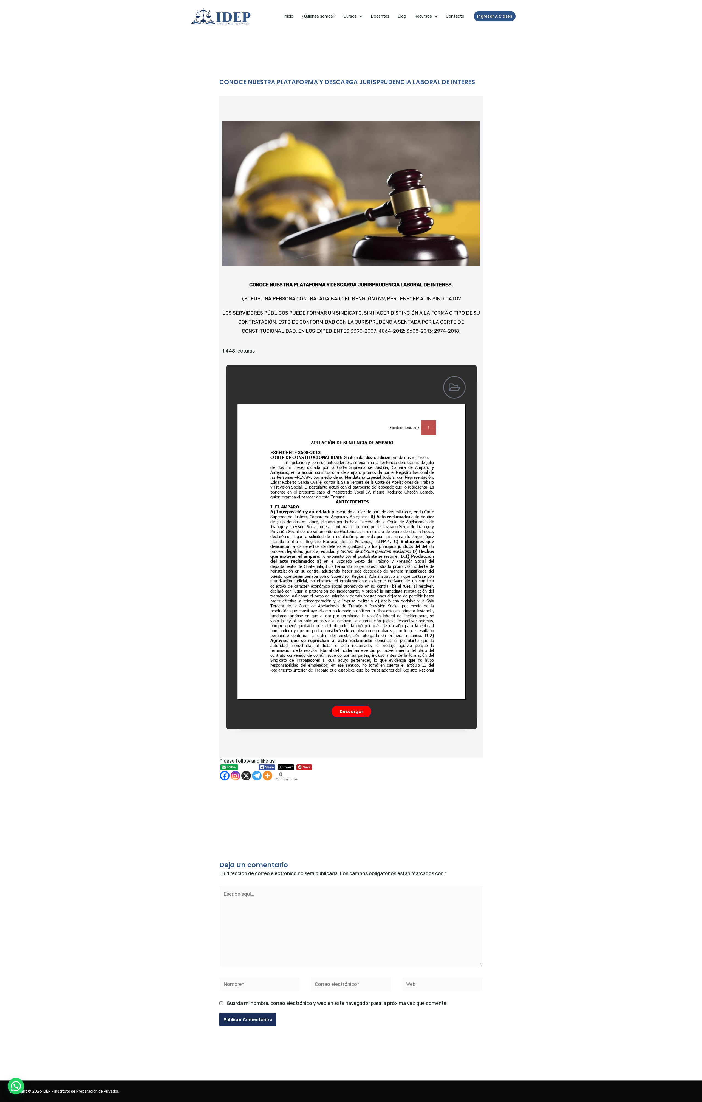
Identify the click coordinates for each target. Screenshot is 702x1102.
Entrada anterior (208, 824)
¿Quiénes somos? (318, 16)
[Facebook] (225, 775)
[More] (267, 775)
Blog (402, 16)
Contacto (455, 16)
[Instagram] (235, 775)
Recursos (423, 16)
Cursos (350, 16)
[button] (495, 16)
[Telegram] (257, 775)
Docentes (380, 16)
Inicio (288, 16)
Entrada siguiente (492, 824)
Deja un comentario (241, 92)
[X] (246, 775)
